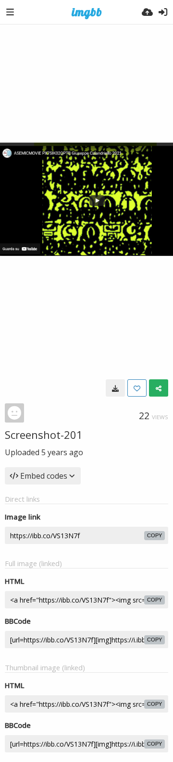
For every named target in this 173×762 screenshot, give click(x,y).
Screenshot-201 (44, 434)
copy (154, 535)
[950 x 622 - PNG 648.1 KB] (115, 388)
